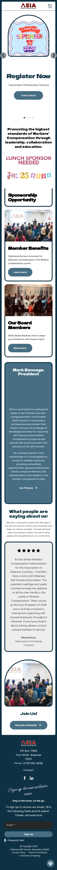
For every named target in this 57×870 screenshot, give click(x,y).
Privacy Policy (18, 852)
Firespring (35, 855)
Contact (28, 770)
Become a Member (50, 863)
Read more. (20, 348)
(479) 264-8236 (33, 763)
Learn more (20, 272)
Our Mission (26, 487)
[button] (50, 6)
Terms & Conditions (37, 852)
